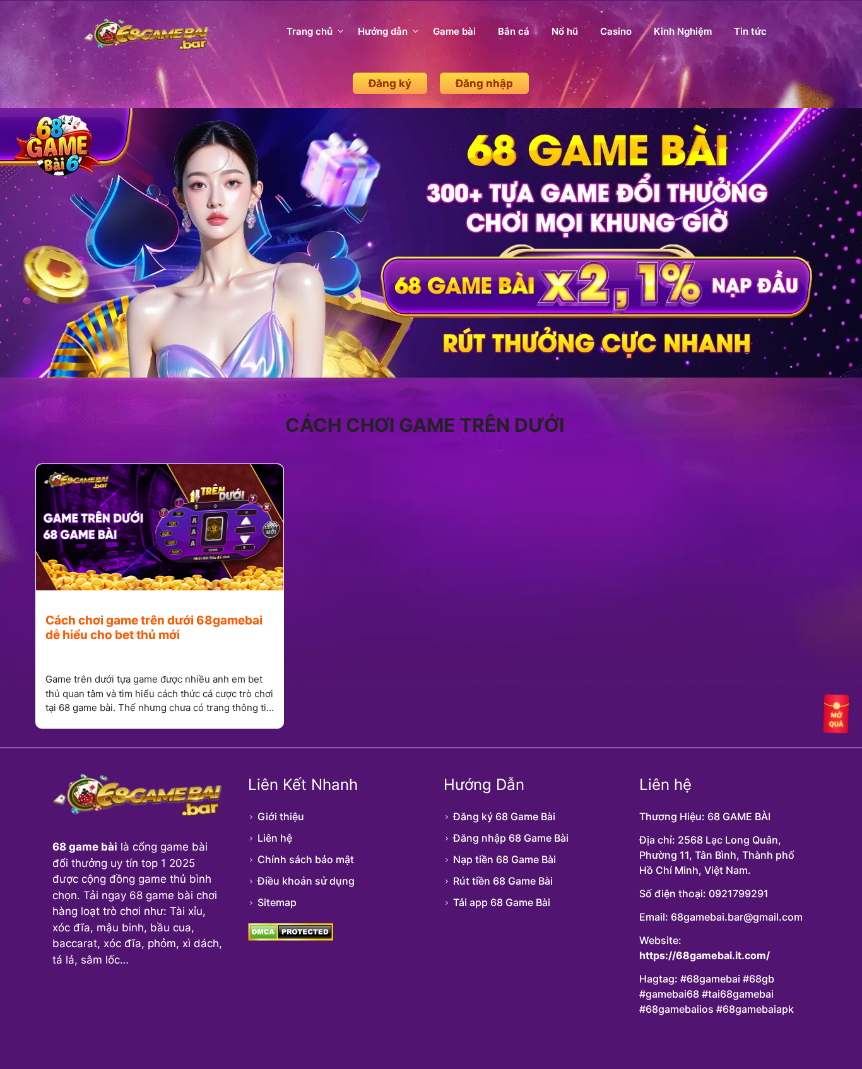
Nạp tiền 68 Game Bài (504, 859)
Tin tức (750, 31)
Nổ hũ (565, 31)
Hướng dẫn (383, 31)
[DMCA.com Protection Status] (290, 937)
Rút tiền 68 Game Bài (503, 881)
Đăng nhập (484, 83)
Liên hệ (274, 838)
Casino (616, 31)
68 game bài (84, 846)
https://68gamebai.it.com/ (704, 955)
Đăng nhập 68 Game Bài (511, 838)
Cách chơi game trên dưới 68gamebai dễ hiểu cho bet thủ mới (154, 627)
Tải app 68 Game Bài (501, 902)
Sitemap (277, 902)
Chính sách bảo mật (305, 859)
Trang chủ (309, 31)
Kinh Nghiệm (683, 31)
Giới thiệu (280, 816)
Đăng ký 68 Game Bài (504, 816)
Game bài (454, 31)
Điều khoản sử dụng (306, 881)
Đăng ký (390, 83)
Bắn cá (513, 31)
